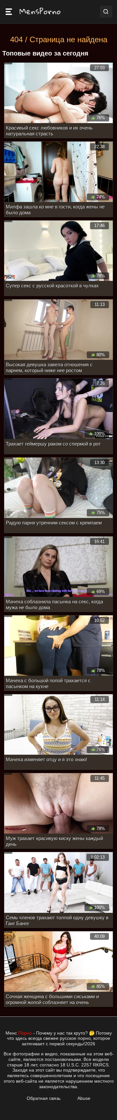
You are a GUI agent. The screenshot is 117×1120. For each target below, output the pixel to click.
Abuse (83, 1098)
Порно (25, 1033)
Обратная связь (43, 1098)
